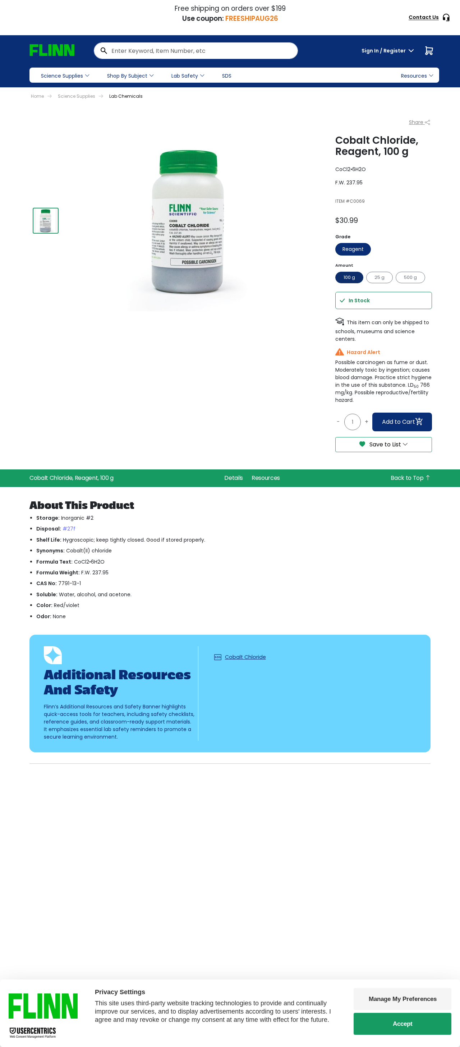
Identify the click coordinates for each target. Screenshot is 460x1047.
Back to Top (408, 478)
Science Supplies (62, 75)
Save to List (385, 444)
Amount (344, 265)
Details (233, 478)
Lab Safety (184, 75)
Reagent (353, 249)
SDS (226, 75)
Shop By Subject (127, 75)
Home (37, 96)
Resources (266, 478)
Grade (342, 237)
